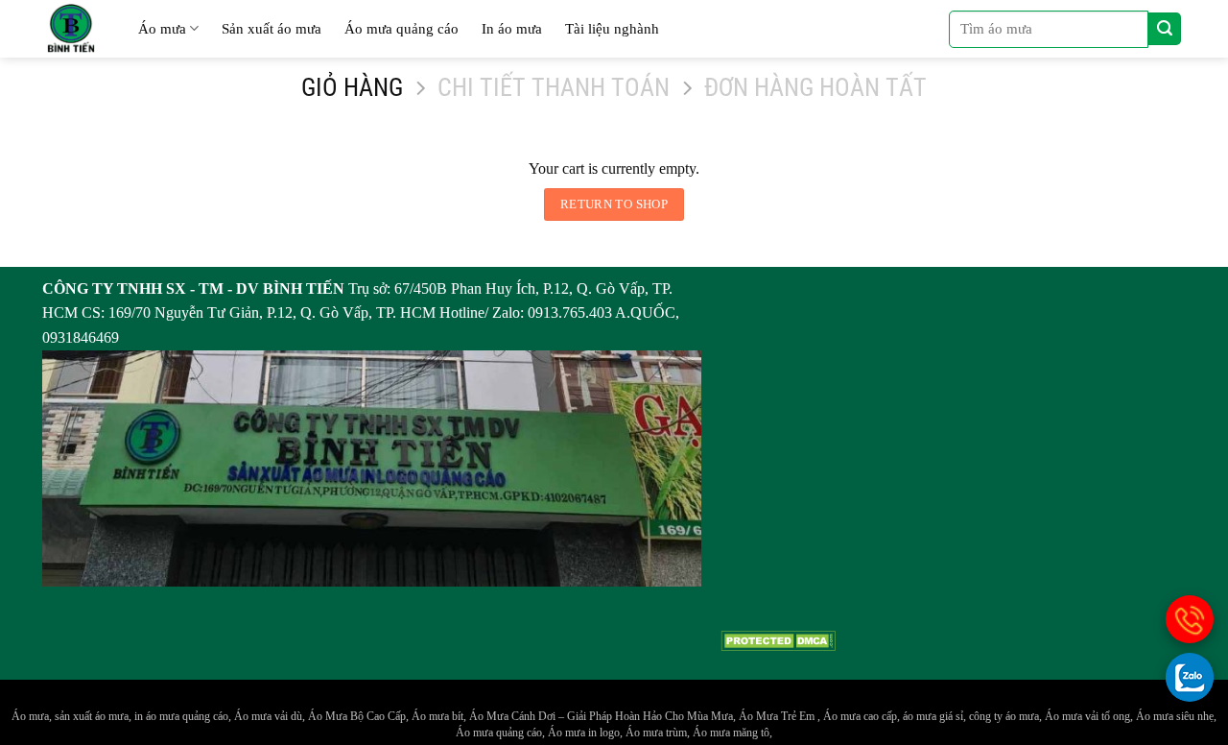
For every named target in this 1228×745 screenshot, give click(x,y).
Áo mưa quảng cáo (401, 28)
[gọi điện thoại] (1190, 619)
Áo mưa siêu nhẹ (1175, 716)
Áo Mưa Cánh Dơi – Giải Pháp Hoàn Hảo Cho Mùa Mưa (601, 716)
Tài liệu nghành (612, 28)
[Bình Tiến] (71, 29)
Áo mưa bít (437, 716)
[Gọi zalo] (1190, 677)
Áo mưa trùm (656, 732)
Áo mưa (162, 28)
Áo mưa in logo (584, 732)
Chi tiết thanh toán (553, 87)
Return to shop (614, 204)
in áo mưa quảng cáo (181, 716)
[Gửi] (1164, 28)
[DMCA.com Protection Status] (778, 639)
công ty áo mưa (1004, 716)
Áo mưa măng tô (731, 732)
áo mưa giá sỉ (933, 716)
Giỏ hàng (352, 87)
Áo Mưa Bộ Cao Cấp (357, 716)
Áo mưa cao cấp (860, 716)
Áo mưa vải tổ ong (1087, 716)
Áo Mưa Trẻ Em (778, 716)
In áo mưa (512, 28)
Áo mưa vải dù (268, 716)
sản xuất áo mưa (92, 716)
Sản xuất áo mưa (271, 28)
